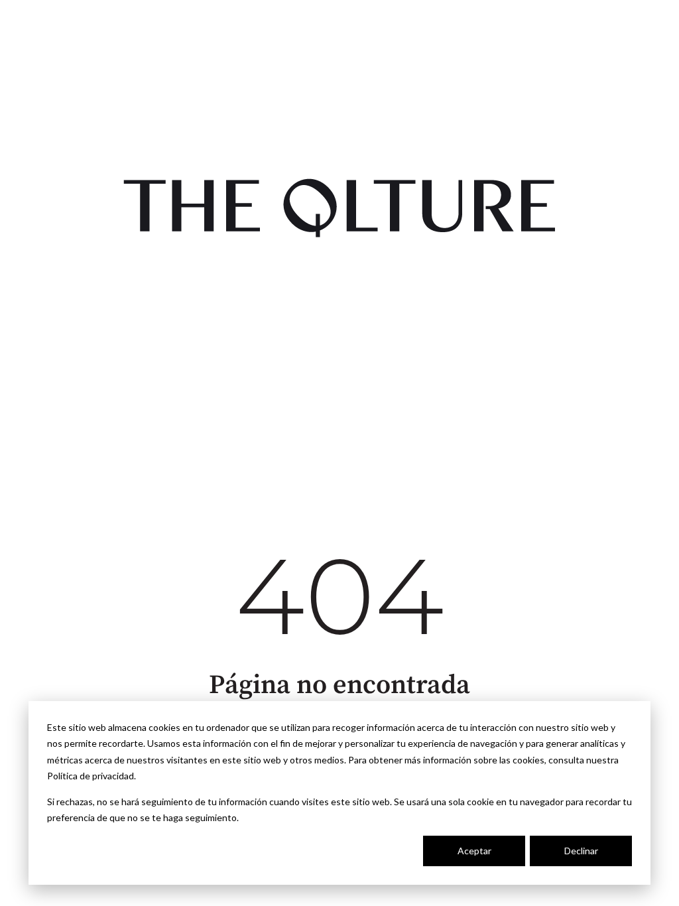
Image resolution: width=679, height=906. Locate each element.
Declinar (581, 850)
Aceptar (474, 850)
